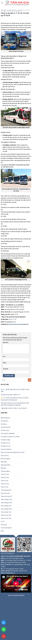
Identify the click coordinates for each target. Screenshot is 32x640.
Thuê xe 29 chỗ (5, 477)
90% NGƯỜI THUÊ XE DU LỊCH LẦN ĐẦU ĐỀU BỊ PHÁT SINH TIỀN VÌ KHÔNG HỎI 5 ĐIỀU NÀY (15, 404)
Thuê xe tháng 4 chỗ (6, 506)
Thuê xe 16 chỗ (20, 10)
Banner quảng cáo (5, 418)
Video (2, 531)
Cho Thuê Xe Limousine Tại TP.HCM (10, 436)
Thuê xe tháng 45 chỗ (6, 509)
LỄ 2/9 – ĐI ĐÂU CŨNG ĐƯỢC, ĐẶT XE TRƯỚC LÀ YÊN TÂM (15, 390)
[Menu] (2, 3)
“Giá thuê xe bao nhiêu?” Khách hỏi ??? (10, 394)
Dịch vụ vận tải (5, 455)
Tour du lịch (4, 524)
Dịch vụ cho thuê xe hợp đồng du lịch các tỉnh (12, 452)
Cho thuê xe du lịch (12, 10)
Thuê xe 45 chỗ (7, 11)
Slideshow (3, 468)
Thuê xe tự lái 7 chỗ (6, 518)
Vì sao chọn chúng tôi (6, 528)
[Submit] (29, 379)
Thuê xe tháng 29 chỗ (6, 502)
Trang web (5, 369)
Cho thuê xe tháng (5, 440)
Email (4, 362)
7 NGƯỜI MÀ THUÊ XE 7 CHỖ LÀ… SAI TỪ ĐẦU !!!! (14, 408)
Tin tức (20, 11)
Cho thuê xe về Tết (6, 446)
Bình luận (5, 342)
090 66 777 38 (12, 319)
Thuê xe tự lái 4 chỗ (6, 515)
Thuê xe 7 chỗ (14, 11)
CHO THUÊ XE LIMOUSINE (7, 433)
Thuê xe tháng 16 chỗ (6, 499)
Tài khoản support (5, 471)
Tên (4, 356)
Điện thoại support (5, 458)
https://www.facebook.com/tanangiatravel (17, 324)
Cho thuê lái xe (4, 421)
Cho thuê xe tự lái (5, 443)
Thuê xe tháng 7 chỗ (6, 512)
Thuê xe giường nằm (6, 490)
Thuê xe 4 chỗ (4, 480)
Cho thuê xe (4, 10)
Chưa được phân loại (6, 449)
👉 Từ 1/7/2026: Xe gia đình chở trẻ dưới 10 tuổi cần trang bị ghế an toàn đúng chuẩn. (14, 399)
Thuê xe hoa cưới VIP (6, 496)
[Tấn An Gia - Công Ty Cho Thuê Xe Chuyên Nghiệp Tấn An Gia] (17, 3)
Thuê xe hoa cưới (5, 493)
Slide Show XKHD (5, 465)
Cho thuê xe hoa (5, 430)
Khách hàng (4, 462)
